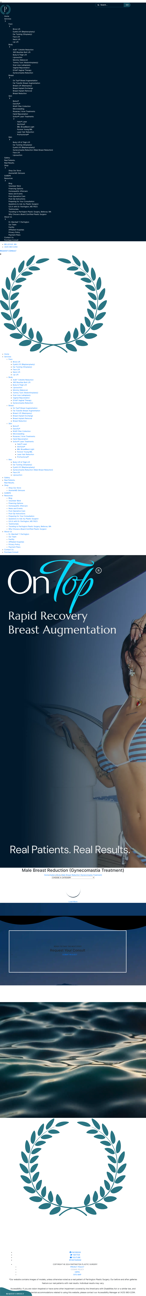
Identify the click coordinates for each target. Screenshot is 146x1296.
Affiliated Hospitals (16, 542)
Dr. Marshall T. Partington (19, 534)
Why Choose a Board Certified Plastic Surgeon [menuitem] (27, 214)
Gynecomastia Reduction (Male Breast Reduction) (33, 470)
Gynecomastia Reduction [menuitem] (23, 73)
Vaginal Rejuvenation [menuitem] (21, 68)
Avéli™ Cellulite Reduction (23, 380)
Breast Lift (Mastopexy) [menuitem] (22, 86)
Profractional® (23, 457)
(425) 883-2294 (10, 247)
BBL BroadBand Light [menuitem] (25, 127)
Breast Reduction (20, 421)
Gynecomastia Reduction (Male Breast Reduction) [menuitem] (33, 150)
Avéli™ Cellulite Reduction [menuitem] (23, 50)
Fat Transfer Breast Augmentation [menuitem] (26, 83)
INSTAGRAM (76, 1260)
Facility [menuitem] (11, 227)
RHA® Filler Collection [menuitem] (22, 106)
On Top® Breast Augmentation (25, 408)
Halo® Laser (22, 444)
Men (10, 459)
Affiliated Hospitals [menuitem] (16, 230)
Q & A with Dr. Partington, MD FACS (23, 521)
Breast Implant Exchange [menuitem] (23, 88)
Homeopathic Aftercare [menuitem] (18, 191)
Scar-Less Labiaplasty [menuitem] (22, 65)
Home (6, 354)
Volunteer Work (15, 501)
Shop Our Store (15, 488)
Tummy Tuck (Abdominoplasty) (25, 393)
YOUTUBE (76, 1257)
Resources (8, 495)
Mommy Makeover (20, 390)
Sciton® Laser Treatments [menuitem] (23, 116)
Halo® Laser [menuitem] (22, 122)
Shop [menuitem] (6, 165)
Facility (11, 539)
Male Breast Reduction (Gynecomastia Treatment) (82, 875)
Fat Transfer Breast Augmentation (26, 411)
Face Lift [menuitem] (16, 37)
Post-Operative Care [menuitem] (17, 196)
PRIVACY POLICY (77, 1267)
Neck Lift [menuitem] (16, 39)
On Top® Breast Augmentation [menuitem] (25, 80)
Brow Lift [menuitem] (16, 29)
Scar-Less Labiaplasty (22, 395)
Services (7, 357)
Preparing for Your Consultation (21, 516)
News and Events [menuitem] (16, 194)
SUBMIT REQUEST (69, 954)
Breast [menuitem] (11, 75)
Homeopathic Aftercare (18, 506)
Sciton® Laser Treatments (23, 441)
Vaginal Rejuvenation (21, 398)
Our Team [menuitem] (12, 224)
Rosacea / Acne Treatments (24, 436)
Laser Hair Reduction (25, 454)
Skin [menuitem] (10, 96)
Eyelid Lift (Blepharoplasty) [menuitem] (24, 32)
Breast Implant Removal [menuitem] (22, 91)
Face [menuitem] (10, 24)
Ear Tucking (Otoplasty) (22, 367)
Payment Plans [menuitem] (14, 235)
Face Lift (16, 369)
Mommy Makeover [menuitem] (20, 60)
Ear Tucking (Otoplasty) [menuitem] (22, 34)
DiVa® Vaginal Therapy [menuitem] (22, 70)
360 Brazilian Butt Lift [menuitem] (21, 52)
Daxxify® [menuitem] (16, 104)
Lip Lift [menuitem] (15, 42)
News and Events (16, 508)
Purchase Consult (11, 552)
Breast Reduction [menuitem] (20, 93)
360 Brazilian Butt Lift (21, 382)
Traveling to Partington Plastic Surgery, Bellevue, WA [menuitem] (30, 212)
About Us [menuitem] (8, 217)
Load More (73, 901)
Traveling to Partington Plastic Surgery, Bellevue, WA (30, 526)
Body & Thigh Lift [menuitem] (20, 55)
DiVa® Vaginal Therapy (22, 400)
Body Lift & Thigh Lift (21, 462)
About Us (8, 531)
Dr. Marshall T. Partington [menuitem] (19, 222)
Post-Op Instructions (17, 513)
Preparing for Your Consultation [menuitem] (21, 201)
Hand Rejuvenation (20, 439)
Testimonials (14, 524)
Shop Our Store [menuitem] (15, 170)
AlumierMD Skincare (17, 490)
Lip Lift (15, 375)
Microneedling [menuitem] (18, 109)
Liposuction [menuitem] (17, 57)
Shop (6, 485)
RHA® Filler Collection (22, 431)
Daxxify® (16, 429)
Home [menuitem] (6, 16)
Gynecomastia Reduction (23, 403)
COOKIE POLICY (77, 1269)
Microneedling (18, 434)
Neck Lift (16, 372)
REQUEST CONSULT (15, 1294)
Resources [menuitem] (8, 178)
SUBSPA (7, 493)
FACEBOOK (76, 1252)
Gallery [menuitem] (7, 158)
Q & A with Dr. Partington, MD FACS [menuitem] (23, 206)
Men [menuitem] (10, 137)
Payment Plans (14, 547)
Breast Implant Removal (22, 418)
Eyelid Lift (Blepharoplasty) (24, 364)
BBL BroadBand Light (25, 449)
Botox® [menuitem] (16, 101)
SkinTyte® (21, 447)
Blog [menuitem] (10, 183)
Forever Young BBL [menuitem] (24, 129)
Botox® (16, 426)
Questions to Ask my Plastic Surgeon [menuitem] (23, 204)
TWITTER (76, 1255)
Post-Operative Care (17, 511)
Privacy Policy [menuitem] (14, 232)
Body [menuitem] (11, 44)
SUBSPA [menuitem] (7, 176)
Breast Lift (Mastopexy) (22, 413)
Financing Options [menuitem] (16, 188)
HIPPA (77, 1272)
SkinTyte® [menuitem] (21, 124)
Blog (10, 498)
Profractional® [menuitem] (23, 134)
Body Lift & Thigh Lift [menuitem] (21, 142)
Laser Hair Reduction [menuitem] (25, 132)
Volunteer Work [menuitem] (15, 186)
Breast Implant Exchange (23, 416)
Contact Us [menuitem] (8, 237)
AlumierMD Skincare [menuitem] (17, 173)
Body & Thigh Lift (20, 385)
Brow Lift (16, 362)
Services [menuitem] (7, 19)
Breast (11, 405)
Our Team (12, 537)
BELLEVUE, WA (10, 244)
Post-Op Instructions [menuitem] (17, 199)
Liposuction (17, 387)
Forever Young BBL (24, 452)
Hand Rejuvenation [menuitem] (20, 114)
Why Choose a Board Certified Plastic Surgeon (27, 529)
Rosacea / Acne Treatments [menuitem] (24, 111)
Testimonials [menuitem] (14, 209)
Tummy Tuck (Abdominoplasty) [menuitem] (25, 62)
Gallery (7, 477)
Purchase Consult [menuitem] (11, 240)
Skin (10, 423)
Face (10, 359)
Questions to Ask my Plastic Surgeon (23, 519)
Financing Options (16, 503)
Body (11, 377)
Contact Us (8, 549)
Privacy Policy (14, 544)
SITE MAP (77, 1274)
